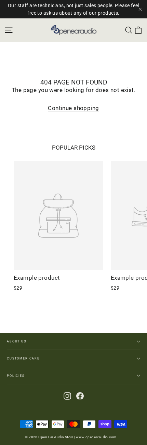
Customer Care (23, 358)
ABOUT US (16, 341)
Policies (16, 376)
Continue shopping (73, 108)
